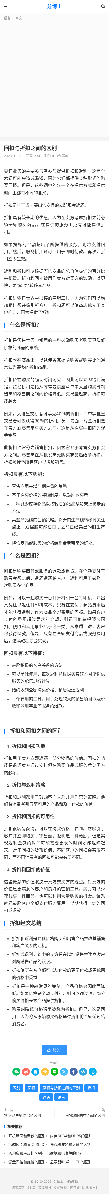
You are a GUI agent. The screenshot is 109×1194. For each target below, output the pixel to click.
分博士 (54, 6)
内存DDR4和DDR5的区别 (71, 1136)
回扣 (31, 1088)
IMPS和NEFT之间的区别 (84, 1115)
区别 (16, 1088)
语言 (7, 18)
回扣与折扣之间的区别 (30, 148)
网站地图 (72, 1181)
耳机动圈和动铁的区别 (27, 1136)
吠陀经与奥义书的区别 (22, 1115)
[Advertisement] (54, 77)
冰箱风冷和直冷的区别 (27, 1144)
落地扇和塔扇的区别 (25, 1153)
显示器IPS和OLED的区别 (71, 1162)
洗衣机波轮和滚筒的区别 (70, 1144)
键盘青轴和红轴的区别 (27, 1162)
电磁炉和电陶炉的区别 (64, 1153)
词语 (46, 1097)
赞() (63, 156)
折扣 (91, 1088)
